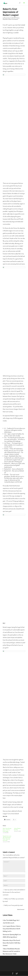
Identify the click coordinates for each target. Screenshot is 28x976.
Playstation (5, 19)
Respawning (7, 17)
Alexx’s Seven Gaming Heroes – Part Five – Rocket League (7, 830)
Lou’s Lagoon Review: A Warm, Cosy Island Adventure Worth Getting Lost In (12, 928)
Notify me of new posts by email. (14, 905)
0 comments (15, 19)
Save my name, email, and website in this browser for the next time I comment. (14, 892)
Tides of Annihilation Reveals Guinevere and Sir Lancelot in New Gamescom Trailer (11, 951)
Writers (10, 19)
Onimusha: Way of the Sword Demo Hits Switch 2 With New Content (11, 942)
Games (18, 17)
